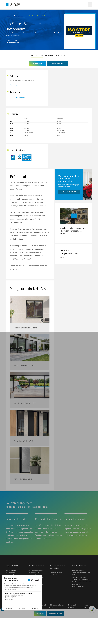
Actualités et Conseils (79, 566)
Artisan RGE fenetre (56, 572)
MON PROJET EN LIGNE (69, 192)
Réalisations (60, 56)
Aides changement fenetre (36, 566)
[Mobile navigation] (90, 4)
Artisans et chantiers (78, 570)
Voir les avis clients (12, 43)
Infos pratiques (37, 56)
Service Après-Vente (78, 586)
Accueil (8, 16)
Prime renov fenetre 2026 (35, 570)
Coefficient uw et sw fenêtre (80, 579)
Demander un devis (55, 613)
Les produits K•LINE (12, 566)
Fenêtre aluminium (11, 570)
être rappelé (40, 613)
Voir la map (14, 85)
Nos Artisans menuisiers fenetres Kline (57, 567)
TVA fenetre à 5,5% (33, 572)
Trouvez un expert (19, 16)
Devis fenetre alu (55, 575)
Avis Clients (49, 56)
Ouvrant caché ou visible (79, 577)
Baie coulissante (10, 572)
